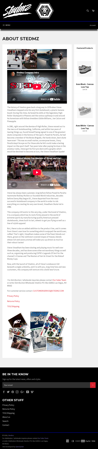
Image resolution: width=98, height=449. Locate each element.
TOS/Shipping (13, 306)
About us (6, 417)
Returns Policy (13, 301)
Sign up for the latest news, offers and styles (21, 379)
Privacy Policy (13, 296)
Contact (5, 425)
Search (5, 421)
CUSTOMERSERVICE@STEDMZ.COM (48, 291)
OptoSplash (20, 447)
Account (93, 25)
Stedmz (11, 435)
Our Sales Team (59, 280)
